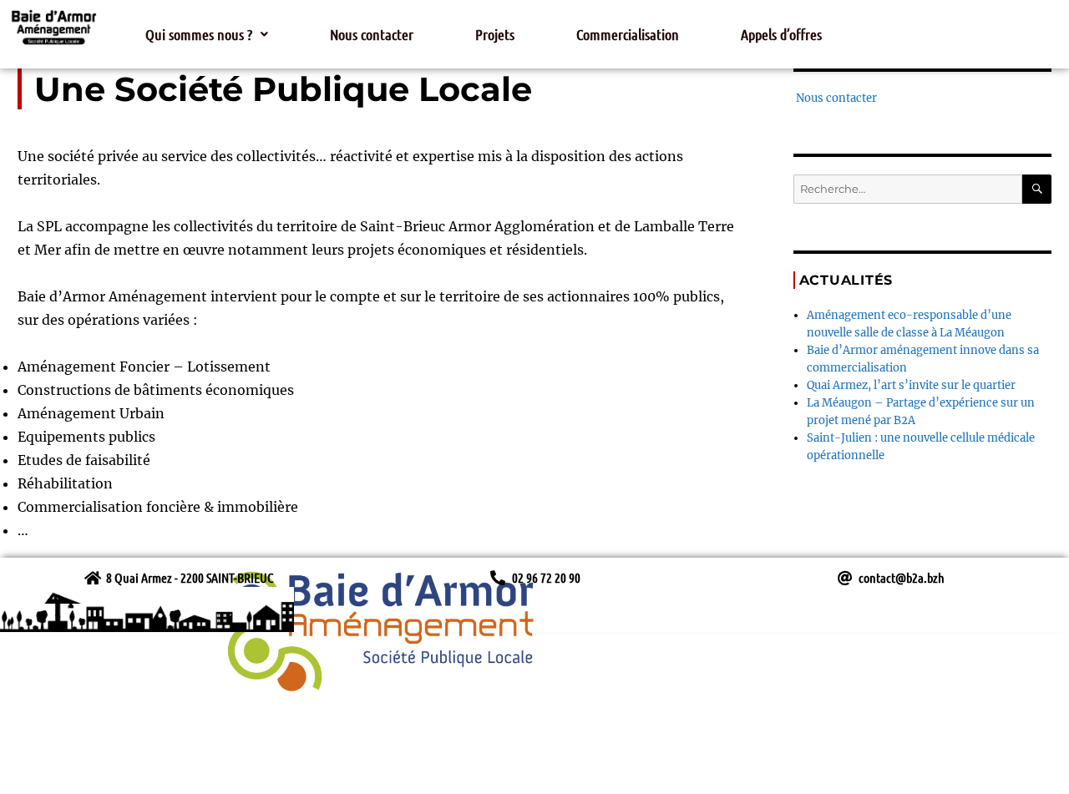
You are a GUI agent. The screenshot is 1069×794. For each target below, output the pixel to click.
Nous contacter (371, 34)
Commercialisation (627, 34)
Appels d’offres (781, 34)
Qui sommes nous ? (198, 34)
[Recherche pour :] (908, 189)
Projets (494, 34)
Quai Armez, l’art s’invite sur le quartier (911, 385)
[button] (206, 34)
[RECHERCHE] (1036, 189)
